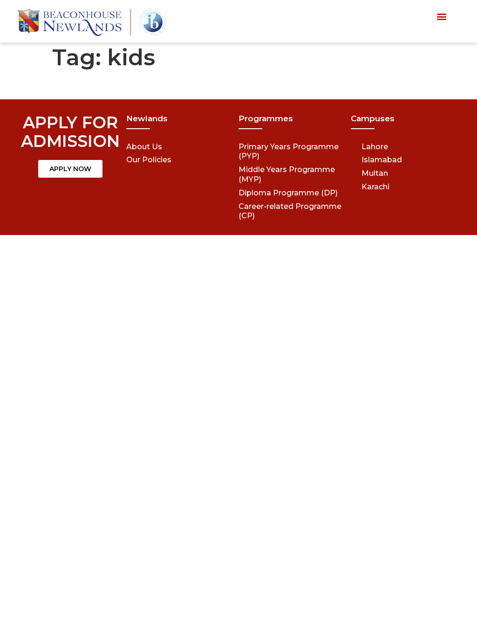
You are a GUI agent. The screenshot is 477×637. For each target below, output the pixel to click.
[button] (441, 16)
